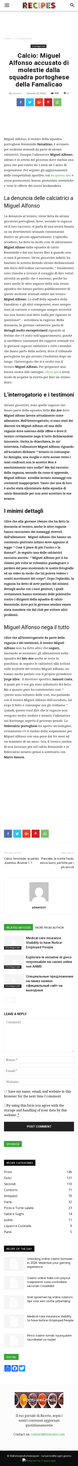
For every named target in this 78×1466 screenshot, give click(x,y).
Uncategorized (23, 38)
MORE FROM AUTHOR (49, 928)
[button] (72, 5)
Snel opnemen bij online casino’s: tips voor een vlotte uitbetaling (50, 1299)
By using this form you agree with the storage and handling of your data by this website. (35, 1110)
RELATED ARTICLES (18, 928)
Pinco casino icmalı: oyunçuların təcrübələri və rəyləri (49, 1338)
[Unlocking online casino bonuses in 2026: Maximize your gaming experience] (14, 1264)
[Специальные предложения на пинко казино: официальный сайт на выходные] (14, 981)
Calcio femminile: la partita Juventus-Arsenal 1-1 (21, 861)
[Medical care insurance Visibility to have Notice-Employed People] (14, 943)
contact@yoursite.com (48, 1434)
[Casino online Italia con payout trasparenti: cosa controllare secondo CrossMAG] (14, 1283)
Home (7, 38)
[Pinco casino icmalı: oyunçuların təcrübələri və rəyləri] (14, 1341)
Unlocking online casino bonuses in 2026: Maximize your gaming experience (49, 1263)
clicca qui (52, 372)
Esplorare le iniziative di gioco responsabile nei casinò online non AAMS (49, 961)
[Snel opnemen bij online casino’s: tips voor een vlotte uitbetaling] (14, 1302)
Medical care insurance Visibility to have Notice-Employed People (44, 942)
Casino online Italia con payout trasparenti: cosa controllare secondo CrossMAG (48, 1282)
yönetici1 (18, 93)
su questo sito (61, 175)
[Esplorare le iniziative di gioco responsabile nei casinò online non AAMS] (14, 962)
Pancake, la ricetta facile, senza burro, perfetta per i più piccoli (57, 863)
